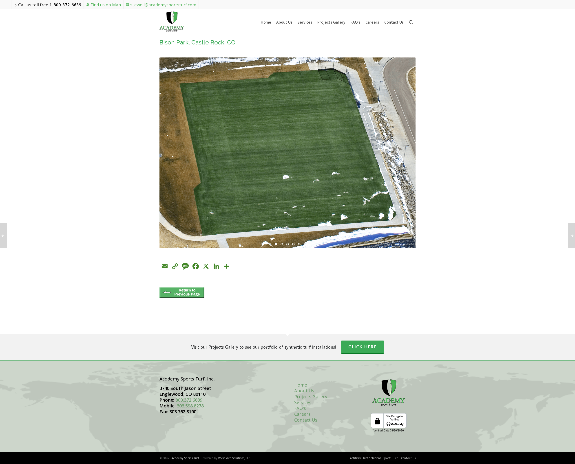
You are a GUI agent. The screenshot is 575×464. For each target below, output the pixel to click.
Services (302, 402)
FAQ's (300, 408)
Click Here (362, 347)
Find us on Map (106, 4)
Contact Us (305, 420)
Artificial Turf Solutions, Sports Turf (374, 458)
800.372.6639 (188, 400)
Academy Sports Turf (185, 458)
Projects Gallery (310, 397)
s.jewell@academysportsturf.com (163, 4)
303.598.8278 (190, 406)
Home (300, 385)
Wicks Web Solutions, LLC (234, 458)
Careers (302, 414)
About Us (304, 391)
